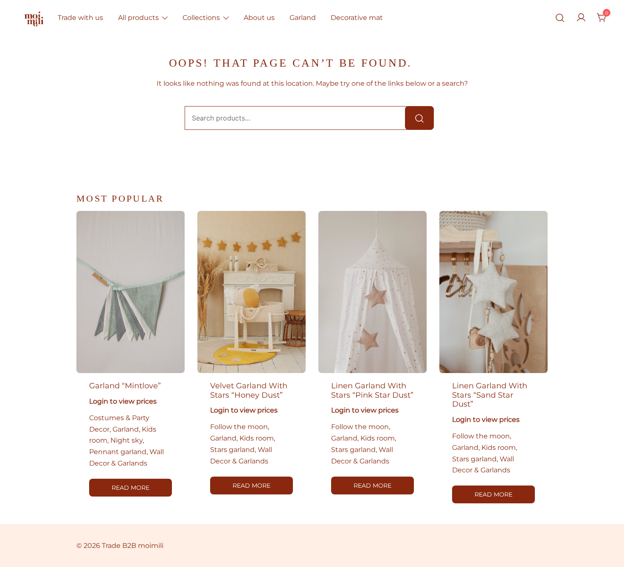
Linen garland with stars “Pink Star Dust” (372, 390)
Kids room (256, 438)
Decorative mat (357, 18)
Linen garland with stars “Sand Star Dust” (489, 395)
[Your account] (581, 18)
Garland (303, 18)
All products (138, 18)
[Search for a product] (560, 18)
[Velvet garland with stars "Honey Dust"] (251, 292)
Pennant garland (117, 452)
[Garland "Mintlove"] (130, 292)
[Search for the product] (419, 118)
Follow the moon (239, 427)
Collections (201, 18)
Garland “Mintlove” (125, 385)
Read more (130, 487)
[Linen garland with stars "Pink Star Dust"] (372, 292)
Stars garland (232, 450)
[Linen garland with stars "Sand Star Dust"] (493, 292)
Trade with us (80, 18)
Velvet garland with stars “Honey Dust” (248, 390)
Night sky (126, 440)
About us (259, 18)
